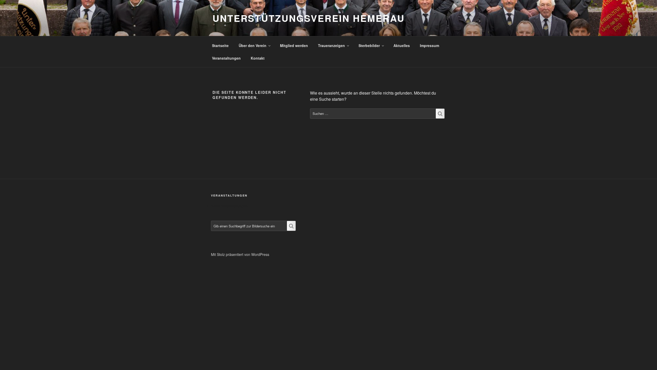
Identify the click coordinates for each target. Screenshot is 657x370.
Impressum (429, 45)
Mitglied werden (294, 45)
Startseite (220, 45)
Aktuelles (401, 45)
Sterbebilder (369, 45)
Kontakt (258, 58)
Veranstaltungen (226, 58)
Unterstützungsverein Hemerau (308, 18)
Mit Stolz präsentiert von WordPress (240, 254)
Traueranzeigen (331, 45)
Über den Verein (252, 45)
